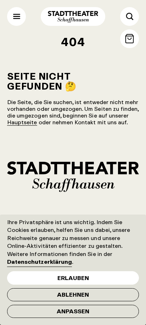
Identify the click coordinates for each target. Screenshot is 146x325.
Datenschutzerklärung (39, 261)
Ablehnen (73, 294)
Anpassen (73, 311)
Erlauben (73, 277)
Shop (129, 38)
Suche (129, 16)
